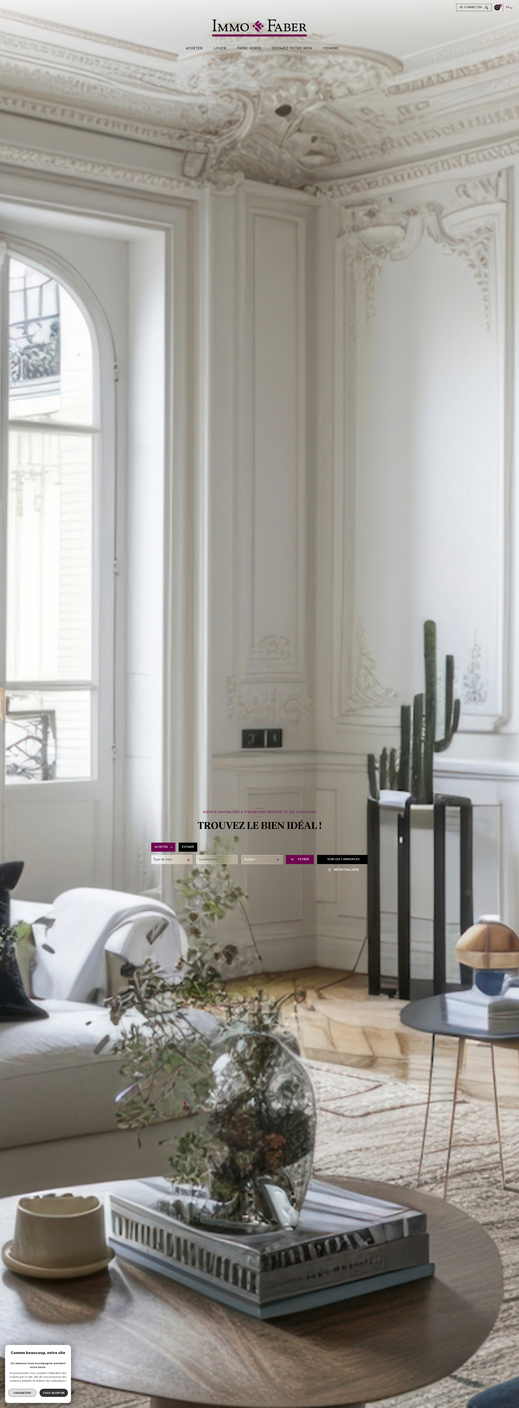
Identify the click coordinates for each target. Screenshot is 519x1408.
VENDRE (331, 48)
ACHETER (194, 48)
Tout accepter (53, 1393)
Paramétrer (22, 1393)
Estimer (188, 847)
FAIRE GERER (249, 48)
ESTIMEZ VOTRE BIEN (292, 48)
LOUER (220, 48)
